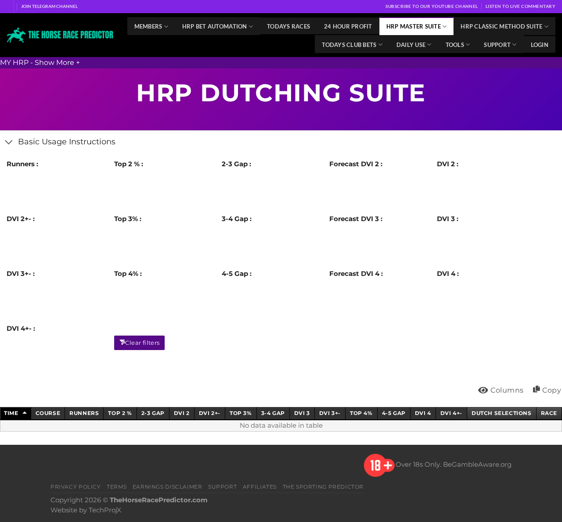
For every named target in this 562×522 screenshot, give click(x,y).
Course (48, 413)
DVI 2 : (447, 164)
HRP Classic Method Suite (501, 26)
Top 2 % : (128, 164)
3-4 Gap (273, 413)
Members (148, 26)
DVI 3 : (447, 219)
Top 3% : (127, 219)
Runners (84, 413)
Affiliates (260, 486)
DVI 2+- (209, 413)
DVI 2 (182, 413)
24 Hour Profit (348, 26)
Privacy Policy (75, 486)
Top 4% (361, 413)
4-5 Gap (394, 413)
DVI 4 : (448, 274)
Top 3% (241, 413)
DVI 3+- (330, 413)
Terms (116, 486)
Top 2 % (120, 413)
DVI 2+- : (21, 219)
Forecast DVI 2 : (355, 164)
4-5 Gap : (237, 274)
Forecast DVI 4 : (356, 274)
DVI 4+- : (21, 329)
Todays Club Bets (349, 44)
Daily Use (410, 44)
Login (539, 44)
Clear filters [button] (142, 342)
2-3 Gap (153, 413)
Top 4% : (128, 274)
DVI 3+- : (21, 274)
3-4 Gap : (237, 219)
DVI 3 (302, 413)
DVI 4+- (451, 413)
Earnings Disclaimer (167, 486)
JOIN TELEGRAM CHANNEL (49, 6)
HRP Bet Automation (214, 26)
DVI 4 (423, 413)
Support (497, 44)
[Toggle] (9, 142)
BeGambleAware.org (477, 465)
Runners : (22, 164)
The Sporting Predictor (323, 486)
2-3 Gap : (236, 164)
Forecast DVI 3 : (355, 219)
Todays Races (288, 26)
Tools (455, 44)
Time (11, 413)
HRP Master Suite (413, 26)
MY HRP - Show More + (40, 62)
